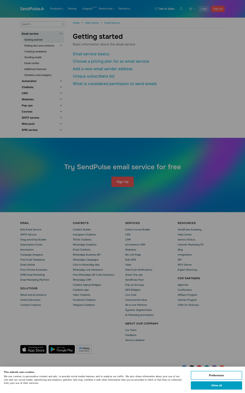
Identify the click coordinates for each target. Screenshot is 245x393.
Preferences (216, 375)
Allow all (216, 385)
